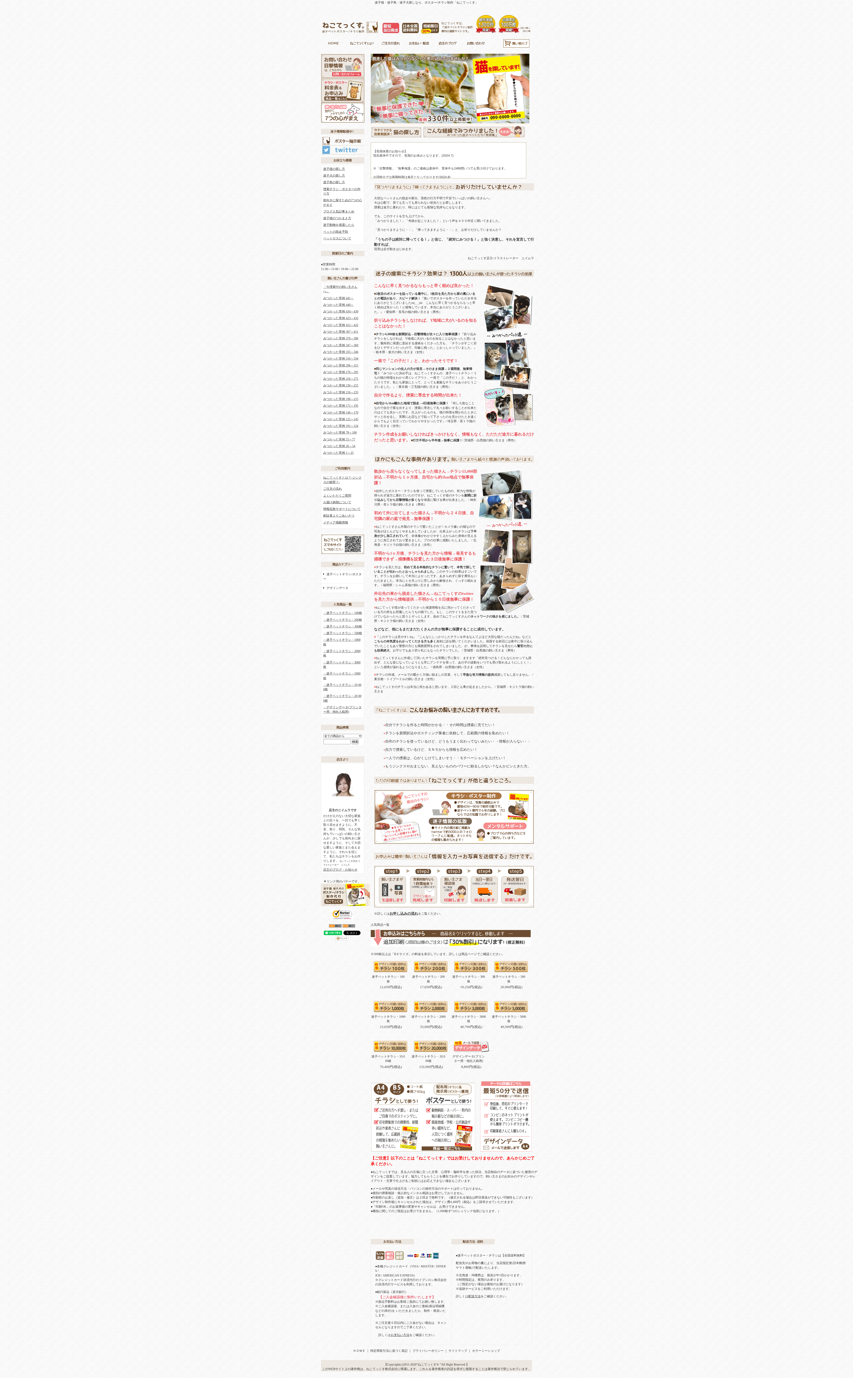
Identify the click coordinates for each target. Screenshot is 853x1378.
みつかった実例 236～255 (340, 385)
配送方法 (474, 1296)
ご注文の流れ (332, 488)
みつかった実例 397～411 (340, 331)
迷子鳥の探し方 (334, 182)
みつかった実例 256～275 (340, 378)
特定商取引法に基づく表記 (389, 1350)
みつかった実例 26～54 (339, 446)
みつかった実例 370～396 (340, 338)
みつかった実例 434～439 (340, 311)
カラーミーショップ (486, 1350)
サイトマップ (457, 1350)
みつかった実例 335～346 (340, 352)
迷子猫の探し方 (334, 169)
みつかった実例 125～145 (340, 419)
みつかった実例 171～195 (340, 405)
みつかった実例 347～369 (340, 345)
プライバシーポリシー (428, 1350)
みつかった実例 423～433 (340, 318)
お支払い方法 (400, 1335)
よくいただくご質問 (337, 495)
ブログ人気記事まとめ (338, 211)
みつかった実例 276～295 (340, 372)
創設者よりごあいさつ (338, 515)
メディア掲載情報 (335, 522)
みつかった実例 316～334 (340, 358)
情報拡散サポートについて (342, 509)
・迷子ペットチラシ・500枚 (342, 633)
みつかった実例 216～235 (340, 392)
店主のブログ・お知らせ (340, 869)
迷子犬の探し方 (334, 175)
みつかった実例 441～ (338, 298)
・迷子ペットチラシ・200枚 (342, 619)
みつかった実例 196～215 (340, 399)
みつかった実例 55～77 (339, 439)
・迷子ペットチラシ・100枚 (342, 613)
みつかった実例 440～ (338, 305)
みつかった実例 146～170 (340, 412)
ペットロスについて (337, 238)
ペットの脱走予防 (335, 231)
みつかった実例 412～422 (340, 325)
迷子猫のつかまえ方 (337, 218)
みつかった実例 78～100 (340, 432)
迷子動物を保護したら (338, 225)
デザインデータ (337, 588)
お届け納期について (337, 502)
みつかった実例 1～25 (338, 452)
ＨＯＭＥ (359, 1350)
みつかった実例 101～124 (340, 426)
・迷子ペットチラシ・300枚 (342, 626)
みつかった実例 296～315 (340, 365)
